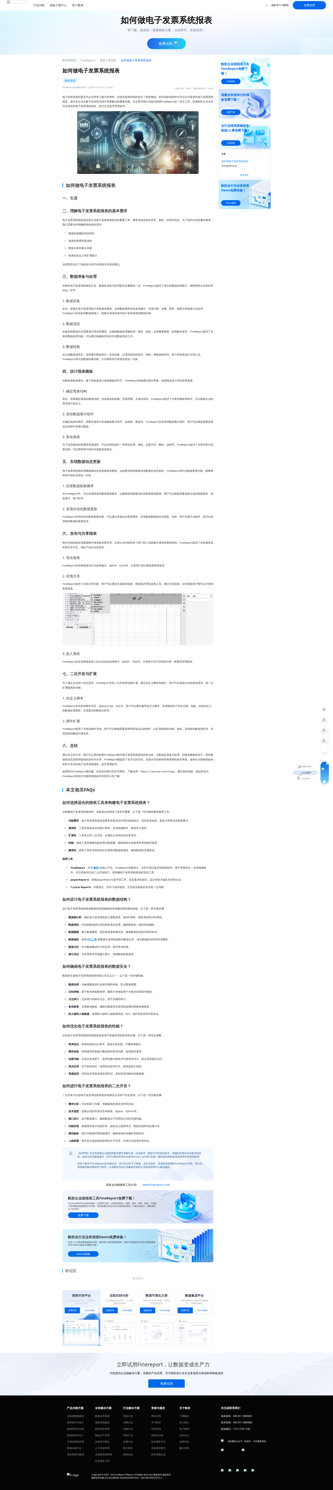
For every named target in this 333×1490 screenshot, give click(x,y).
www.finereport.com (156, 1185)
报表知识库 (157, 1435)
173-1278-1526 (241, 1428)
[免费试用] (137, 619)
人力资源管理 (102, 1448)
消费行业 (128, 1422)
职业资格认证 (158, 1454)
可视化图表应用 (75, 1441)
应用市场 (156, 1428)
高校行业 (128, 1435)
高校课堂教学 (158, 1448)
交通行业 (128, 1441)
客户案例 (184, 1428)
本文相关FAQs (229, 165)
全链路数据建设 (75, 1416)
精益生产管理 (102, 1435)
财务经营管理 (102, 1428)
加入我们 (184, 1422)
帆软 (96, 867)
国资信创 (128, 1454)
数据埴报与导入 (75, 1435)
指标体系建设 (102, 1422)
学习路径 (156, 1422)
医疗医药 (128, 1448)
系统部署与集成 (75, 1454)
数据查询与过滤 (75, 1428)
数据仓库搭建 (102, 1416)
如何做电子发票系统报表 (234, 161)
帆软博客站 (69, 60)
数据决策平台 (74, 1448)
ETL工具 (92, 939)
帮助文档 (156, 1416)
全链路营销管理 (103, 1454)
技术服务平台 (158, 1441)
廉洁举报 (184, 1448)
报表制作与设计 (75, 1422)
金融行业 (128, 1428)
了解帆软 (184, 1416)
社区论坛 (184, 1435)
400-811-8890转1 (243, 1416)
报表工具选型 (108, 60)
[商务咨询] (325, 773)
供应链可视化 (102, 1441)
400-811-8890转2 (243, 1422)
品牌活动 (184, 1441)
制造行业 (128, 1416)
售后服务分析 (102, 1460)
